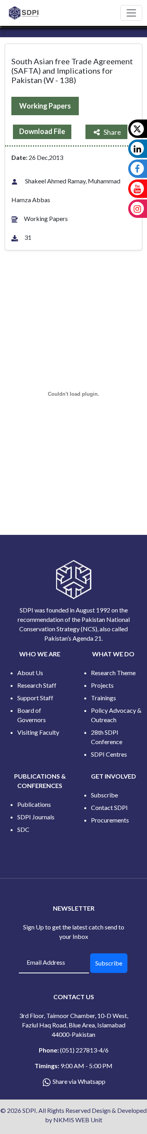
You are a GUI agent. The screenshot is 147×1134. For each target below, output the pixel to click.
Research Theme (113, 672)
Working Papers (45, 105)
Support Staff (35, 697)
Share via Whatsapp (79, 1081)
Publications (34, 804)
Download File (42, 131)
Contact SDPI (109, 807)
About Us (30, 672)
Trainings (103, 697)
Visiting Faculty (38, 732)
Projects (102, 685)
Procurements (110, 820)
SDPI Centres (109, 754)
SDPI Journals (35, 817)
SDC (23, 829)
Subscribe (104, 795)
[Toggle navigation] (131, 13)
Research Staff (36, 685)
